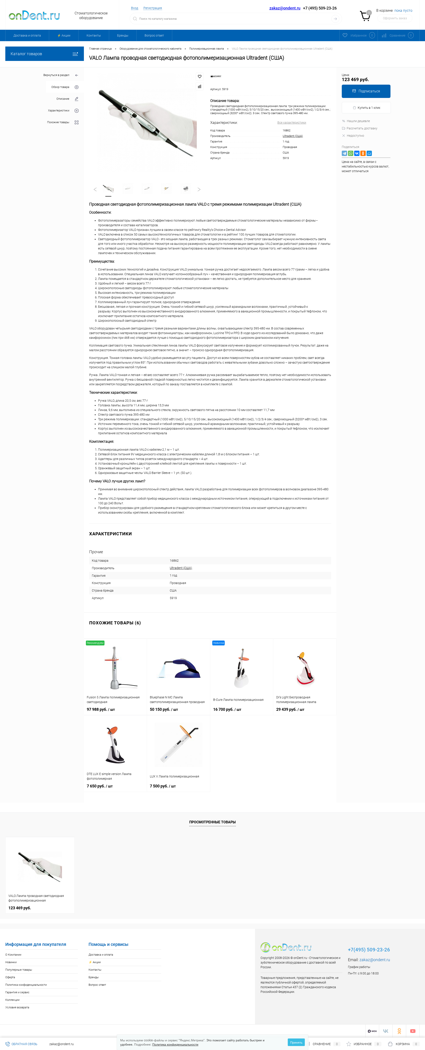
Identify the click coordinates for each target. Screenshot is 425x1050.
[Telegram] (344, 153)
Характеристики (58, 110)
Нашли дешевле (358, 121)
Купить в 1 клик (369, 107)
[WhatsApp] (350, 153)
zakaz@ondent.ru (284, 8)
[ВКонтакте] (356, 153)
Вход (134, 8)
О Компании (13, 954)
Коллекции (12, 999)
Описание (62, 98)
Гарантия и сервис (17, 992)
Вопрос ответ (154, 35)
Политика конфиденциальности (26, 984)
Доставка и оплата (27, 35)
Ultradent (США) (293, 136)
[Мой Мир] (369, 153)
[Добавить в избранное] (200, 77)
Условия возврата (17, 1007)
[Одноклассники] (363, 153)
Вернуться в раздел (56, 75)
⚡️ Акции (63, 35)
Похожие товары (58, 122)
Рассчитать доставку (362, 128)
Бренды (122, 35)
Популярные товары (18, 969)
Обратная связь (24, 1044)
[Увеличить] (147, 122)
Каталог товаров (26, 53)
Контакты (94, 35)
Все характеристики (291, 122)
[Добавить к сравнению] (200, 86)
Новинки (11, 962)
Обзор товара (60, 87)
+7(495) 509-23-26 (369, 950)
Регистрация (152, 8)
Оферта (10, 977)
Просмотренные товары (212, 822)
